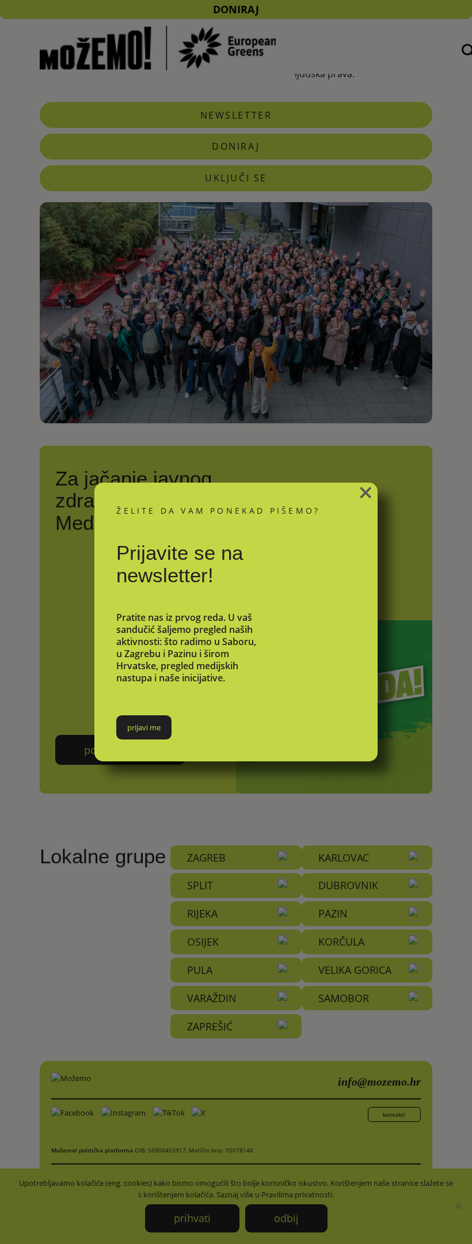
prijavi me (144, 727)
